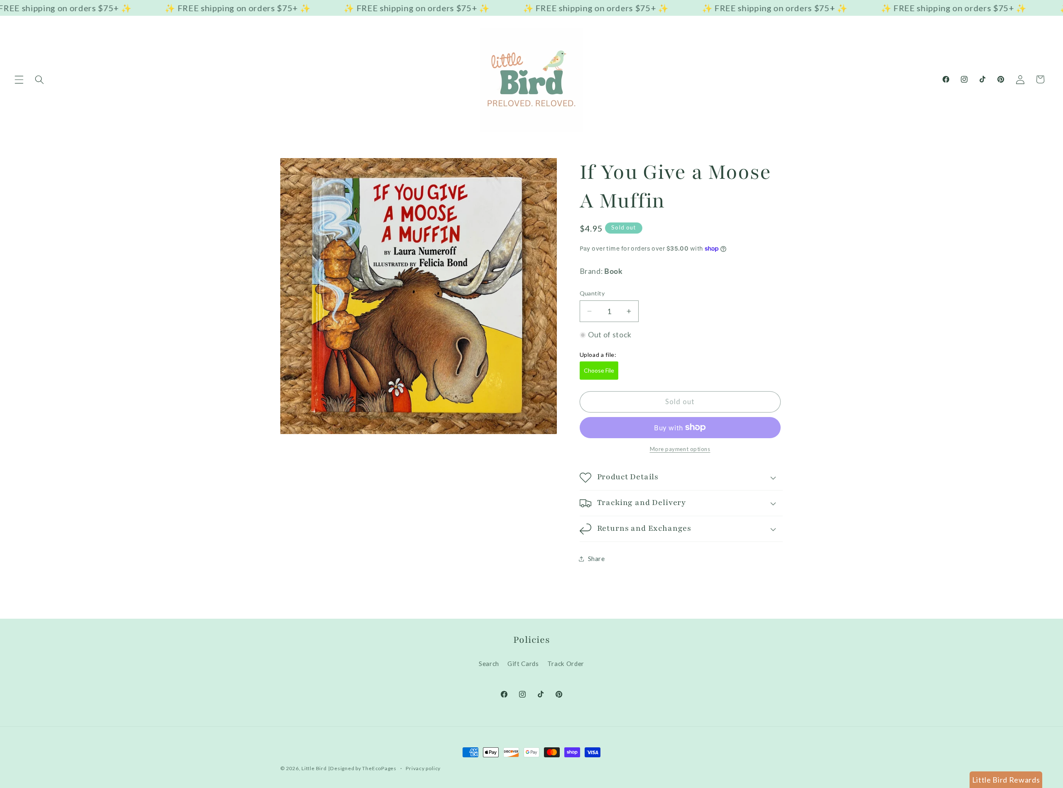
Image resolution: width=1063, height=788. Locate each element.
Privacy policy (423, 768)
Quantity (592, 293)
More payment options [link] (680, 449)
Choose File (599, 370)
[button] (19, 79)
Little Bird (313, 768)
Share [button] (596, 558)
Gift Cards (523, 663)
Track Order (565, 663)
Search (489, 663)
